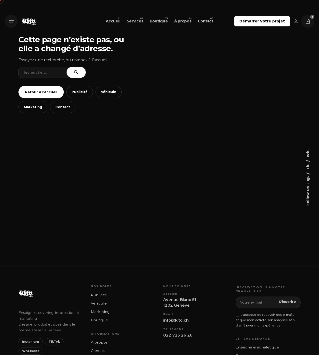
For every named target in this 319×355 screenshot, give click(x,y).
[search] (76, 72)
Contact (62, 107)
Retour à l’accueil (41, 92)
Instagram (30, 341)
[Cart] (307, 21)
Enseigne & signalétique (257, 347)
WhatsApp (30, 351)
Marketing (33, 107)
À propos (99, 342)
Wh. (307, 153)
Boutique (99, 320)
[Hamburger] (11, 21)
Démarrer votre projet (262, 21)
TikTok (54, 341)
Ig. (307, 178)
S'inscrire (287, 302)
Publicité (80, 92)
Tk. (307, 166)
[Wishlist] (295, 21)
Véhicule (108, 92)
